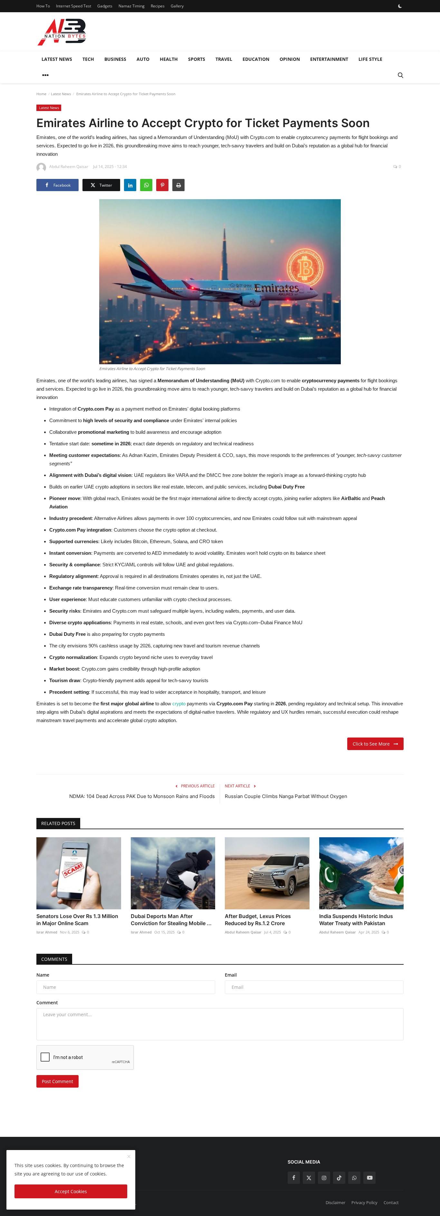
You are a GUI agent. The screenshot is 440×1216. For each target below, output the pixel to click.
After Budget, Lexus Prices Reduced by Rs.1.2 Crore (258, 919)
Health (169, 59)
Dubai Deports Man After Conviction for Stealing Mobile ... (171, 919)
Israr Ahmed (46, 932)
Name (42, 975)
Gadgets (104, 6)
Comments (54, 959)
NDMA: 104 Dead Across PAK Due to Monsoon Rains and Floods (142, 796)
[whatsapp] (354, 1178)
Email (231, 975)
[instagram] (324, 1178)
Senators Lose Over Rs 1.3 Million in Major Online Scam (77, 919)
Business (115, 59)
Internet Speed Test (73, 6)
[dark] (400, 6)
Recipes (158, 6)
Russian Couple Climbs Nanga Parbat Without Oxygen (286, 796)
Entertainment (329, 59)
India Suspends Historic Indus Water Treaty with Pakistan (356, 919)
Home (41, 93)
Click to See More (373, 744)
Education (256, 59)
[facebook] (294, 1178)
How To (43, 6)
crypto (179, 703)
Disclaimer (335, 1202)
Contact (391, 1202)
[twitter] (309, 1178)
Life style (370, 59)
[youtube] (369, 1178)
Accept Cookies (71, 1191)
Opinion (290, 59)
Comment (47, 1002)
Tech (88, 59)
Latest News (57, 59)
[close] (129, 1156)
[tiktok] (339, 1178)
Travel (223, 59)
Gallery (177, 6)
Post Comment (57, 1081)
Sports (196, 59)
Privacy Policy (364, 1202)
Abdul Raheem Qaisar (243, 932)
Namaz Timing (132, 6)
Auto (143, 59)
